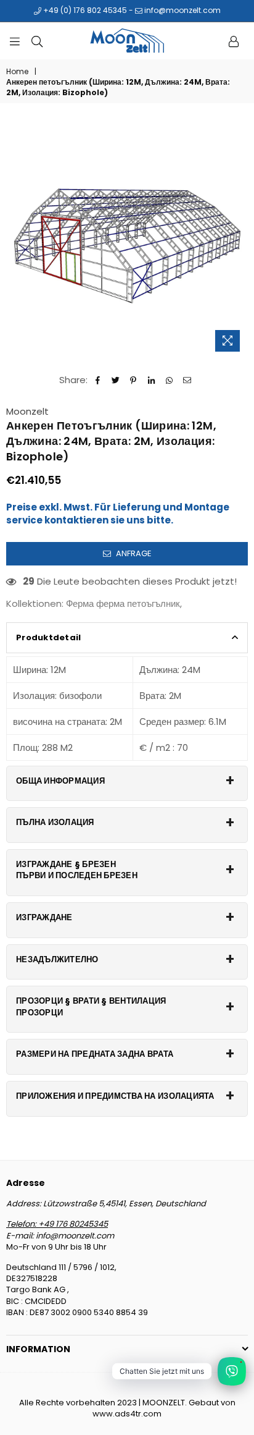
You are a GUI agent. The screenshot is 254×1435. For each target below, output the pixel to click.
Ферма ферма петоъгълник (123, 603)
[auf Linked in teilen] (151, 379)
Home (17, 72)
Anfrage (133, 553)
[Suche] (37, 41)
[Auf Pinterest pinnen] (133, 379)
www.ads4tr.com (127, 1414)
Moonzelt (27, 411)
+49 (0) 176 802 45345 (84, 10)
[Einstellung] (234, 41)
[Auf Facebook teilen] (97, 379)
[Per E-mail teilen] (187, 379)
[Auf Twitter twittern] (115, 379)
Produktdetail (48, 637)
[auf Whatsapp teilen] (169, 379)
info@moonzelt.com (181, 10)
